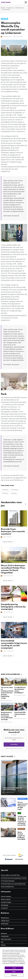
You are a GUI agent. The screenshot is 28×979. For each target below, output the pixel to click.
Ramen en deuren (5, 899)
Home (3, 7)
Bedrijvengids (4, 923)
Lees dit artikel (7, 541)
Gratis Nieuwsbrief (6, 939)
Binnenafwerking (7, 762)
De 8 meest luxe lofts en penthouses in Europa (13, 878)
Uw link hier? (4, 908)
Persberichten (5, 936)
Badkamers (21, 828)
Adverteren (4, 933)
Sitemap (3, 945)
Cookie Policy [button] (12, 961)
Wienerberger (4, 905)
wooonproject (15, 489)
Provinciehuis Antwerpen (7, 881)
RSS (2, 942)
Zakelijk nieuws (5, 921)
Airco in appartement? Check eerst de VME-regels (22, 806)
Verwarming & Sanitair (22, 799)
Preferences (14, 975)
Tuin (19, 813)
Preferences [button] (22, 963)
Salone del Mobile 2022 (7, 886)
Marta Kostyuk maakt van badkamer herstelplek (21, 836)
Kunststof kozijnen (6, 902)
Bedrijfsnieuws (5, 918)
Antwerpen (14, 493)
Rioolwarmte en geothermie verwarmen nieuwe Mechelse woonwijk (7, 716)
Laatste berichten (19, 7)
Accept (14, 968)
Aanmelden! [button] (14, 744)
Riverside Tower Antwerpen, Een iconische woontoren (13, 531)
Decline (14, 971)
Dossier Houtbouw (6, 896)
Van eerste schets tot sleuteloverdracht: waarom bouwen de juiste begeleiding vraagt (7, 693)
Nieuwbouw (10, 7)
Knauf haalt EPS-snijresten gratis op (20, 714)
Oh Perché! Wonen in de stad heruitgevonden (13, 884)
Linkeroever (5, 493)
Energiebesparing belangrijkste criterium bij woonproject (13, 606)
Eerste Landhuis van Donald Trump (10, 875)
